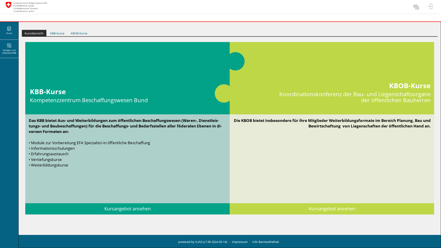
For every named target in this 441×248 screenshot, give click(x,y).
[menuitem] (417, 7)
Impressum (240, 242)
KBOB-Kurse (79, 33)
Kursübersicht (34, 33)
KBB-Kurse (57, 33)
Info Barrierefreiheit (265, 242)
